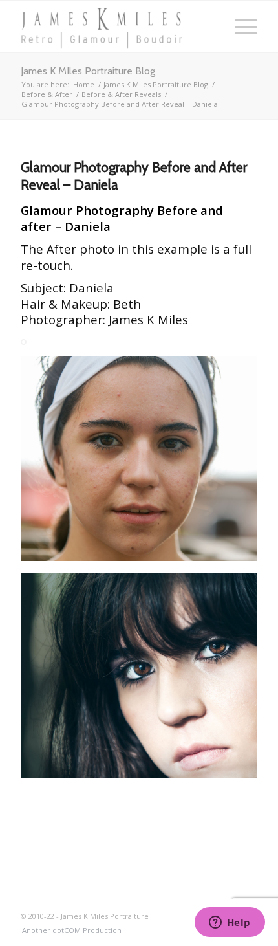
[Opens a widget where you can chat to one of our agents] (229, 923)
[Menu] (239, 26)
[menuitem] (69, 930)
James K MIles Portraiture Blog (88, 71)
